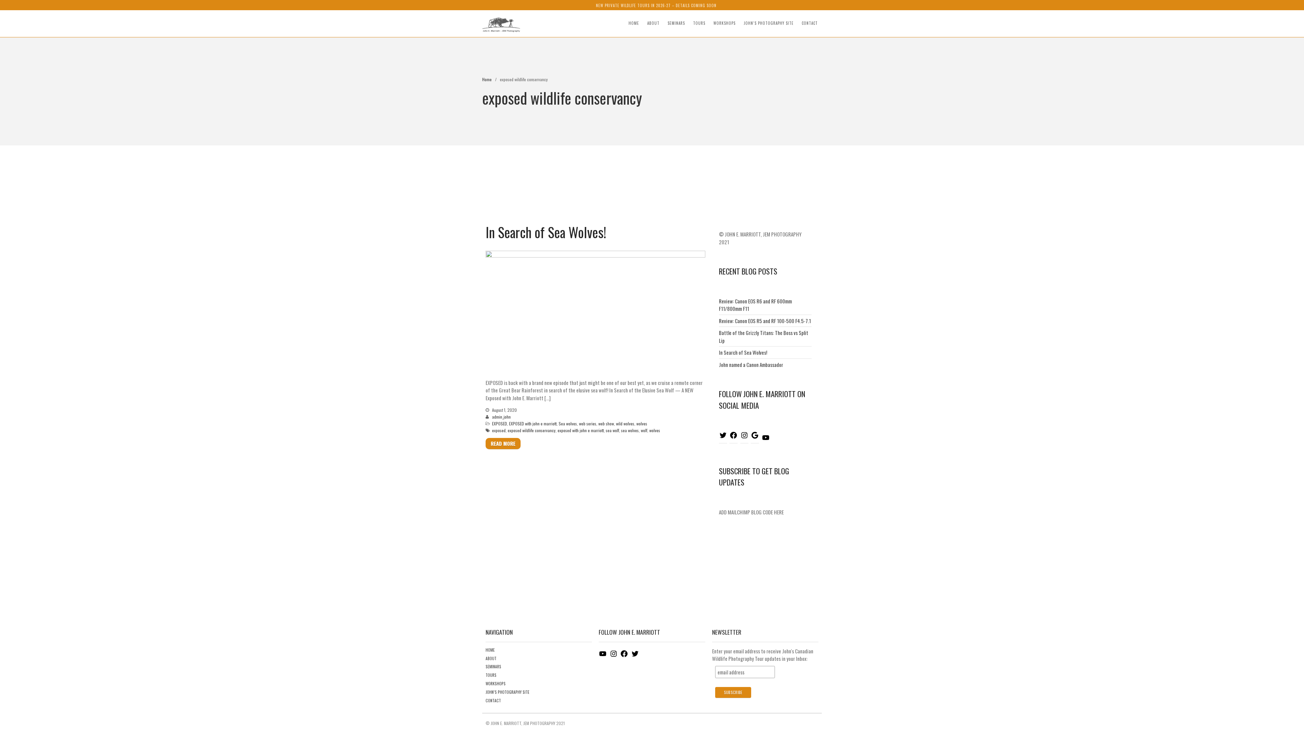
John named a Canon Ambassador (751, 364)
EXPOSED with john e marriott (533, 423)
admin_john (501, 417)
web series (587, 423)
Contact (810, 23)
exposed (499, 430)
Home (634, 23)
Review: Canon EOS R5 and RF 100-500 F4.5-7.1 (765, 320)
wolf (644, 430)
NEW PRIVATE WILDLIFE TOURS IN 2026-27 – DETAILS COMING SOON (656, 5)
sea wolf (612, 430)
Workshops (724, 23)
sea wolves (630, 430)
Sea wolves (568, 423)
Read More (503, 443)
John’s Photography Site (769, 23)
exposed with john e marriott (581, 430)
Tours (699, 23)
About (653, 23)
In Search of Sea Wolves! (546, 232)
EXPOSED (499, 423)
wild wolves (625, 423)
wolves (641, 423)
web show (606, 423)
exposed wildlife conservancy (532, 430)
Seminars (676, 23)
